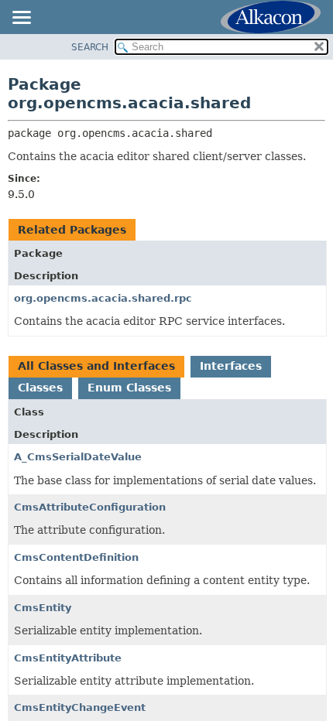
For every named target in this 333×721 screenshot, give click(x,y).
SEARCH (89, 47)
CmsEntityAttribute (68, 658)
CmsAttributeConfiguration (90, 507)
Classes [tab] (40, 387)
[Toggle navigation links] (21, 18)
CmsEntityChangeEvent (80, 707)
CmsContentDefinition (76, 557)
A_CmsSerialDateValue (78, 457)
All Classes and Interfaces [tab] (96, 366)
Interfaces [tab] (231, 366)
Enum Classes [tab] (129, 387)
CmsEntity (42, 607)
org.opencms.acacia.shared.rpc (103, 298)
